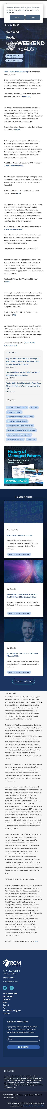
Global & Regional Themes (17, 421)
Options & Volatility (14, 60)
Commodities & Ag (14, 412)
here (36, 941)
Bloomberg (26, 96)
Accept (17, 17)
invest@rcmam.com (10, 982)
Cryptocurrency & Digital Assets (20, 417)
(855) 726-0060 (8, 978)
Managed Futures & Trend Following (21, 430)
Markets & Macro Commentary (13, 56)
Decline (32, 17)
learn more (10, 12)
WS (18, 193)
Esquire (17, 130)
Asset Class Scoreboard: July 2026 (19, 535)
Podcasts (31, 439)
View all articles (23, 681)
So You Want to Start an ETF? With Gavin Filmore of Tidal (22, 654)
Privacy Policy (28, 1106)
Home (6, 72)
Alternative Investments (17, 408)
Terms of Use (39, 1106)
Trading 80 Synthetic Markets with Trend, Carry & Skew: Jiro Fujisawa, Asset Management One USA (23, 386)
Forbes (6, 282)
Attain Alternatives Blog (19, 72)
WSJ (14, 315)
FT (37, 249)
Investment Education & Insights (20, 426)
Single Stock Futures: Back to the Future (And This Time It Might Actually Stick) (22, 595)
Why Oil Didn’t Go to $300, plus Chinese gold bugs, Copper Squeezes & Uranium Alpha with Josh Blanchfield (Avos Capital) (22, 361)
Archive (34, 408)
